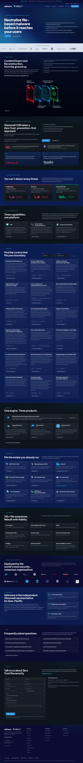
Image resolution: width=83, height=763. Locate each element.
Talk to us (7, 36)
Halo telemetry (60, 395)
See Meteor (59, 302)
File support (29, 740)
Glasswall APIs (9, 471)
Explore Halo (34, 437)
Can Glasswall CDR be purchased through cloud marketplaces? (19, 650)
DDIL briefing (9, 324)
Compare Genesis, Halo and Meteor (13, 442)
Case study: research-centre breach (43, 345)
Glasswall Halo (47, 730)
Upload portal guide (60, 278)
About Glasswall (16, 36)
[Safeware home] (8, 6)
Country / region (28, 688)
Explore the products (10, 278)
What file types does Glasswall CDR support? (15, 642)
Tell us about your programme (11, 702)
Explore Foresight (35, 236)
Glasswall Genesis (48, 735)
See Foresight (59, 348)
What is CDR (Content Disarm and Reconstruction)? (17, 638)
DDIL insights (34, 500)
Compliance (60, 6)
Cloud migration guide (11, 500)
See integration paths (36, 324)
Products (54, 6)
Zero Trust (29, 733)
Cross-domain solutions (36, 302)
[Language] (78, 3)
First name (8, 679)
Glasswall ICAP (34, 471)
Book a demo (75, 6)
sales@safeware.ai (47, 673)
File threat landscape (61, 324)
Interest (7, 693)
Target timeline (8, 698)
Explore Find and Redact (61, 236)
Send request (10, 713)
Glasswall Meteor (48, 733)
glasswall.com (65, 735)
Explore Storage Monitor (11, 485)
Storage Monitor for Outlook (62, 471)
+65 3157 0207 (7, 745)
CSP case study (34, 395)
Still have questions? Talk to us (12, 655)
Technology (47, 6)
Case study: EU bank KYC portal (66, 275)
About (71, 3)
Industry (43, 253)
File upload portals (60, 500)
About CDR (7, 110)
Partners (67, 6)
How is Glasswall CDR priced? (49, 646)
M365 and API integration (36, 278)
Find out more (59, 1)
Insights (67, 3)
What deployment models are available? (52, 642)
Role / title (8, 688)
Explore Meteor (60, 437)
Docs (75, 3)
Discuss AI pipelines (35, 371)
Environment (59, 253)
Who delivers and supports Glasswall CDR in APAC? (54, 650)
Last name (27, 679)
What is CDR (29, 730)
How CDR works (55, 140)
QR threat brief (9, 395)
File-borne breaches (30, 747)
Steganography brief (61, 371)
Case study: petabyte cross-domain (45, 298)
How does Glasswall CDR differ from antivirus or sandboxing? (57, 638)
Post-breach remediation (36, 348)
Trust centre (47, 740)
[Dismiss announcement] (78, 1)
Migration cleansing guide (11, 348)
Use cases (29, 742)
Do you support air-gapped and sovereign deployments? (18, 646)
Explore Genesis (72, 417)
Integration (29, 737)
